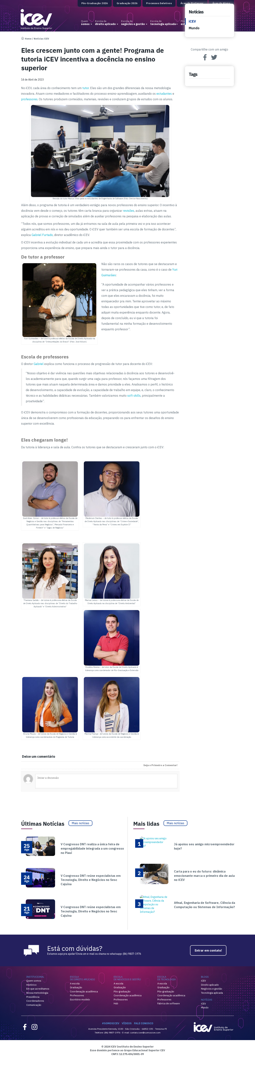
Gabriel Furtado (42, 235)
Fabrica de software (168, 1003)
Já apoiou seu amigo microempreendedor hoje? (204, 846)
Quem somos (33, 980)
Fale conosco (143, 1023)
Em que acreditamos (37, 988)
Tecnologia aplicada (212, 992)
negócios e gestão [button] (133, 22)
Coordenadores (35, 1000)
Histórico (31, 984)
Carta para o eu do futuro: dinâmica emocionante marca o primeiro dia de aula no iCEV (204, 876)
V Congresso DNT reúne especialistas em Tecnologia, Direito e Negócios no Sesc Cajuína (91, 880)
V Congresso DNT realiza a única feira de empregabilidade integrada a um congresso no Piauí (92, 848)
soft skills (134, 395)
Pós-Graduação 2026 (94, 3)
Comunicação (33, 1005)
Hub (116, 1003)
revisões (128, 210)
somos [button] (85, 22)
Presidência (32, 997)
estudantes (164, 93)
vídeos (127, 1023)
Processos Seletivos (159, 3)
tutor (85, 88)
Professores (77, 995)
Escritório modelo (80, 999)
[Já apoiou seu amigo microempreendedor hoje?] (154, 842)
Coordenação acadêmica (84, 991)
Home (28, 38)
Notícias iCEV (41, 38)
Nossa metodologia (37, 992)
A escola (75, 983)
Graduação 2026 (127, 3)
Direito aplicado (210, 984)
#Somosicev (110, 1023)
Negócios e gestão (211, 988)
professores (29, 99)
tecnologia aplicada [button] (163, 22)
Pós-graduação (122, 991)
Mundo (194, 28)
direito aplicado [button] (105, 22)
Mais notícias (80, 823)
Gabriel (38, 364)
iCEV (192, 21)
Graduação (76, 987)
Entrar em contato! (208, 950)
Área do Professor (192, 3)
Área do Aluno (221, 3)
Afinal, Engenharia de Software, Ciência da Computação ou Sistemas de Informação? (204, 905)
